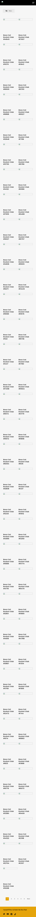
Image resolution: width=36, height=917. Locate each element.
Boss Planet (24, 910)
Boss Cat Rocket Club (15, 910)
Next (28, 899)
